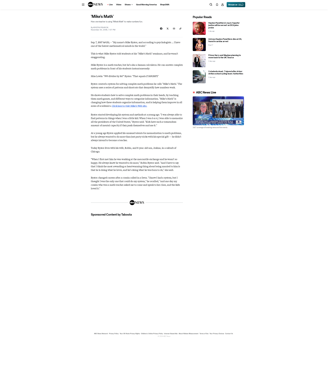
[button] (83, 4)
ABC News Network (101, 334)
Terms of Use (203, 334)
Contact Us (229, 334)
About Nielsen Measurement (188, 334)
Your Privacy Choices (216, 334)
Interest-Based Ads (171, 334)
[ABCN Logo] (95, 4)
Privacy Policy (114, 334)
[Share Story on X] (167, 28)
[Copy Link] (180, 28)
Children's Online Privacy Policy (152, 334)
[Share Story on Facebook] (161, 28)
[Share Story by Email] (174, 28)
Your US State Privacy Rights (130, 334)
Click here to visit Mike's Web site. (129, 105)
